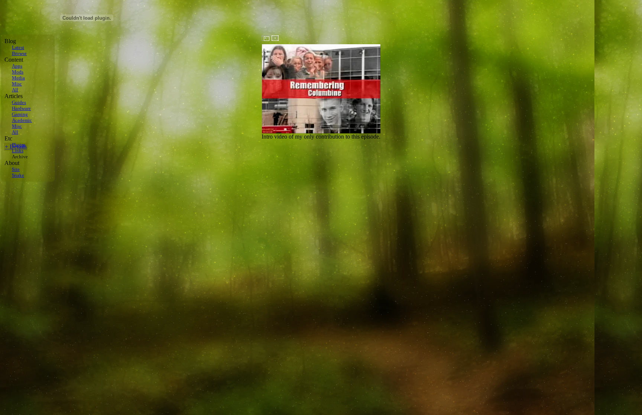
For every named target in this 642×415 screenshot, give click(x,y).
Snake (18, 175)
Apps (17, 66)
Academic (22, 120)
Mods (17, 72)
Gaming (20, 114)
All (15, 90)
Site (16, 169)
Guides (19, 102)
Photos (19, 144)
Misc (17, 84)
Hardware (21, 108)
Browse (19, 53)
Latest (18, 47)
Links (17, 150)
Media (18, 78)
